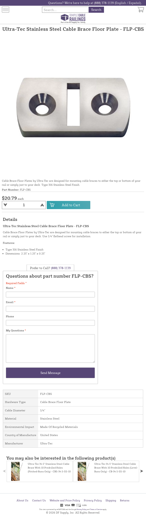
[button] (141, 471)
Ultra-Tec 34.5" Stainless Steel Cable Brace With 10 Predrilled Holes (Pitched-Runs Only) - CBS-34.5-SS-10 (49, 467)
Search (96, 10)
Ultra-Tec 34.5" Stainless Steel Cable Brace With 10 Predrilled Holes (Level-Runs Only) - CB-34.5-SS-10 (116, 467)
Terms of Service (96, 509)
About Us (22, 500)
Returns (124, 500)
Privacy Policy (93, 500)
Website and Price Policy (65, 500)
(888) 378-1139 (60, 268)
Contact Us (39, 500)
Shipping (111, 500)
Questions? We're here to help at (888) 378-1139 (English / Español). (95, 3)
